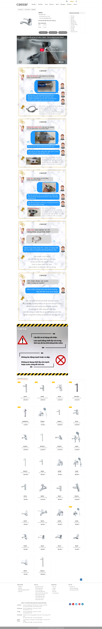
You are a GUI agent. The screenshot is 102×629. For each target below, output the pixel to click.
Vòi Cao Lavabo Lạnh (42, 447)
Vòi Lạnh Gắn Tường (42, 497)
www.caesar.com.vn (60, 628)
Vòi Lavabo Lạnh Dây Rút (42, 398)
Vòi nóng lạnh (55, 593)
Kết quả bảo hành (39, 599)
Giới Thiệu (40, 4)
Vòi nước (73, 26)
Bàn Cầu (73, 16)
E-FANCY (20, 588)
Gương (72, 28)
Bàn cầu (54, 586)
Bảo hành (69, 4)
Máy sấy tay (73, 21)
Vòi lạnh (33, 9)
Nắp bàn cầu (73, 23)
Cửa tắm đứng (74, 24)
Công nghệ (62, 4)
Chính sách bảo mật (39, 598)
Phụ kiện (73, 27)
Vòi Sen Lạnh (77, 447)
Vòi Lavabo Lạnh (59, 398)
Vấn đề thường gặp (74, 588)
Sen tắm (73, 30)
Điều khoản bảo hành (40, 594)
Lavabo (72, 17)
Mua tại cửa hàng (53, 32)
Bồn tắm (73, 20)
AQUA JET (20, 591)
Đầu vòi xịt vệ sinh (25, 423)
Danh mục (51, 4)
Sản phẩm (34, 4)
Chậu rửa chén (74, 31)
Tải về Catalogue (39, 590)
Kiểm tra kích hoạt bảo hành (41, 593)
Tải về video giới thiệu (40, 591)
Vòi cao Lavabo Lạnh (76, 398)
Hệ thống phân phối (74, 590)
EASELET (20, 586)
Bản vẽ (57, 4)
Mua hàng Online (39, 588)
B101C (45, 25)
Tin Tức (46, 4)
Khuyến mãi (72, 586)
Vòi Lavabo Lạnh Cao (25, 398)
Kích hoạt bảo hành (63, 32)
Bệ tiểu (72, 19)
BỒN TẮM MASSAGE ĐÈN (23, 590)
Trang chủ (20, 9)
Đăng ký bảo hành (39, 586)
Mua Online (43, 32)
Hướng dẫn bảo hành (40, 596)
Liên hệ (75, 4)
